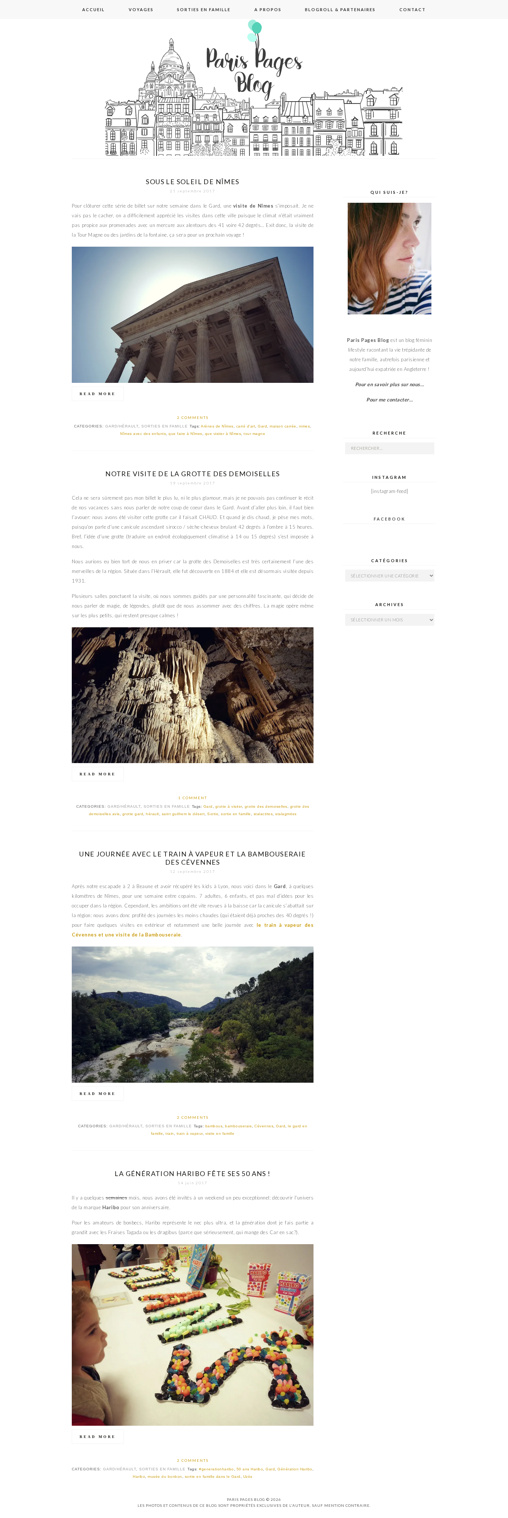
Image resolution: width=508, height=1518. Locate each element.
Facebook (389, 518)
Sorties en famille (204, 9)
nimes (304, 426)
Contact (412, 9)
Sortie (212, 814)
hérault (152, 814)
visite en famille (220, 1133)
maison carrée (283, 426)
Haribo (139, 1476)
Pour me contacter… (389, 400)
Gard (262, 426)
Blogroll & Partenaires (340, 9)
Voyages (141, 9)
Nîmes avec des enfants (143, 434)
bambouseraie (238, 1126)
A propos (268, 9)
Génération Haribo (294, 1469)
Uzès (248, 1476)
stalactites (263, 814)
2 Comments (193, 417)
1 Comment (192, 797)
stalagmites (286, 814)
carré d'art (245, 426)
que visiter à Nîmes (223, 434)
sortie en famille (236, 814)
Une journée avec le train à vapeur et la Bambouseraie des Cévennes (192, 858)
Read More (98, 394)
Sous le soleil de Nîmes (192, 181)
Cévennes (263, 1126)
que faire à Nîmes (185, 434)
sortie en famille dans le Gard (213, 1476)
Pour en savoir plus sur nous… (389, 384)
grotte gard (133, 814)
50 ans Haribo (250, 1469)
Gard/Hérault (121, 426)
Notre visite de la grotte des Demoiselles (192, 474)
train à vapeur (190, 1133)
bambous (214, 1126)
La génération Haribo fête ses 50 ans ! (192, 1173)
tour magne (254, 434)
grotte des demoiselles (266, 806)
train (169, 1133)
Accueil (93, 9)
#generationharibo (216, 1469)
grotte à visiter (228, 806)
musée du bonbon (165, 1476)
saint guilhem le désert (183, 814)
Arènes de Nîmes (217, 426)
